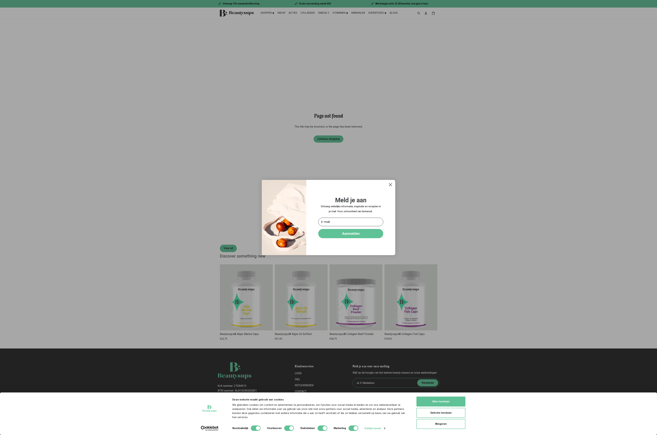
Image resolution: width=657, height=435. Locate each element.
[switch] (289, 428)
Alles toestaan (441, 401)
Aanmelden (351, 234)
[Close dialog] (390, 184)
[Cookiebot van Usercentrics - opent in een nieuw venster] (210, 428)
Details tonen (373, 428)
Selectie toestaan (441, 412)
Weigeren (441, 423)
